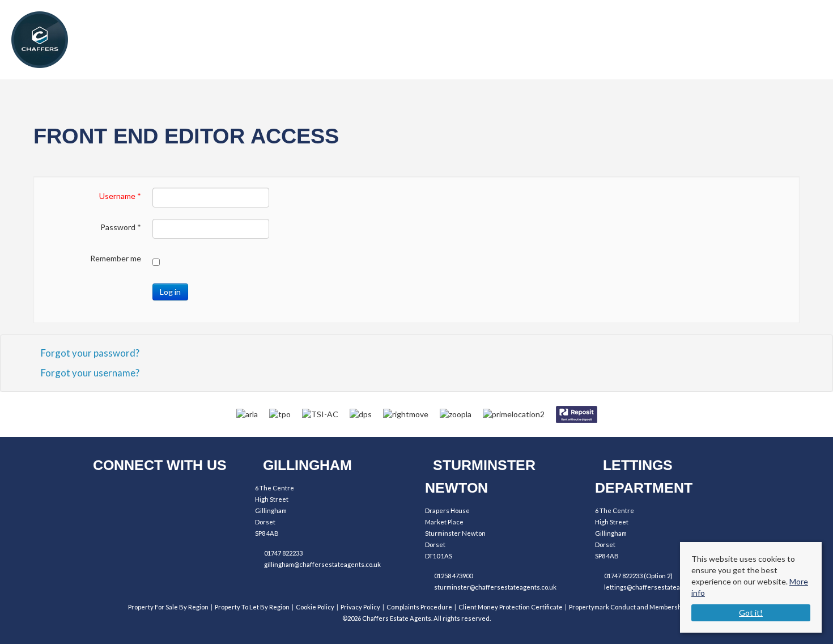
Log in (170, 291)
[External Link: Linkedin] (162, 493)
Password (120, 227)
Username (120, 196)
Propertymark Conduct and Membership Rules (637, 607)
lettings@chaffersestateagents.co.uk (658, 587)
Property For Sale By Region (168, 607)
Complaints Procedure (419, 607)
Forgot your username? (90, 373)
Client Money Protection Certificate (510, 607)
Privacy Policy (360, 607)
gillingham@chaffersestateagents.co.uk (322, 564)
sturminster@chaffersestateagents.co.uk (495, 587)
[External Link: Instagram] (131, 493)
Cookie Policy (315, 607)
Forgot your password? (90, 353)
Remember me (115, 258)
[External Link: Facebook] (100, 493)
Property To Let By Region (252, 607)
